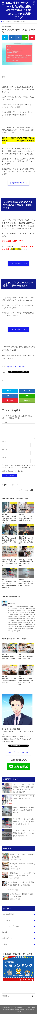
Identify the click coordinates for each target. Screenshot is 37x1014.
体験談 (4, 932)
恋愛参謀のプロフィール (18, 183)
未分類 (4, 944)
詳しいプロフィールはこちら (19, 752)
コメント (4, 422)
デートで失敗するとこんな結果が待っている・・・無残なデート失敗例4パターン (23, 821)
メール (4, 449)
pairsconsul (12, 603)
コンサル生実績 (8, 914)
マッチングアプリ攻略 (10, 926)
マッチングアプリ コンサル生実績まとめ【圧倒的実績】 (23, 797)
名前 (3, 442)
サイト (4, 457)
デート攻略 (6, 920)
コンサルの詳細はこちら (18, 329)
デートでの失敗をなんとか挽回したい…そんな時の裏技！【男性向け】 (23, 810)
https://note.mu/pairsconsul (16, 366)
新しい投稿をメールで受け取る (13, 471)
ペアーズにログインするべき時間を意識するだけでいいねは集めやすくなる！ (23, 833)
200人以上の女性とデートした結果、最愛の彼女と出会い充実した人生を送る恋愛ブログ (18, 10)
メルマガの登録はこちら (18, 263)
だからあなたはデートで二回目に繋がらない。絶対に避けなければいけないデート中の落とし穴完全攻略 (23, 788)
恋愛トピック (7, 938)
